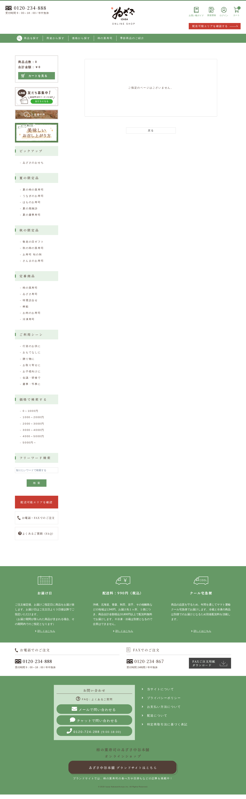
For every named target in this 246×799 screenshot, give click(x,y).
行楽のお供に (32, 346)
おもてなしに (32, 352)
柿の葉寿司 (105, 38)
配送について (155, 715)
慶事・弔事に (32, 384)
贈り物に (29, 358)
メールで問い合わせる (97, 709)
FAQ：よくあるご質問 (97, 699)
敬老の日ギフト (33, 241)
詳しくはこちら (46, 631)
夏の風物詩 (30, 208)
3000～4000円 (33, 430)
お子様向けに (32, 371)
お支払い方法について (162, 706)
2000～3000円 (33, 423)
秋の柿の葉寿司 (33, 248)
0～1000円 (31, 410)
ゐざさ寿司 (30, 294)
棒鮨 (26, 306)
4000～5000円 (33, 436)
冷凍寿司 (29, 319)
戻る (151, 130)
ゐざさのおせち (33, 162)
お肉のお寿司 (32, 312)
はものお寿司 (32, 202)
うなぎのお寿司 (33, 195)
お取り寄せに (32, 365)
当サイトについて (159, 689)
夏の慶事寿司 (32, 214)
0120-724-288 (97, 732)
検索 (37, 483)
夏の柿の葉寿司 (33, 189)
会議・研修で (32, 377)
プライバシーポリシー (162, 697)
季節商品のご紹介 (132, 38)
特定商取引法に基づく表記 (166, 724)
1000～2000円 (33, 417)
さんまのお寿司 (33, 260)
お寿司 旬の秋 (32, 254)
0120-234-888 (30, 7)
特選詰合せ (30, 300)
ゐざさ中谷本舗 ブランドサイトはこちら (123, 767)
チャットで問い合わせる (97, 720)
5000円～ (30, 442)
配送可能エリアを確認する (210, 26)
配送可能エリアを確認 (37, 502)
